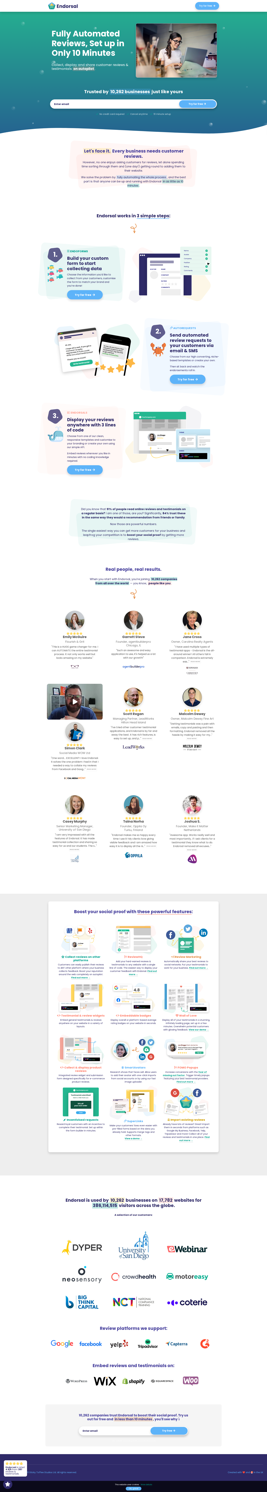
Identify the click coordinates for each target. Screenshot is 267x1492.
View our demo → (199, 1029)
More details (146, 1484)
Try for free (206, 5)
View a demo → (133, 1138)
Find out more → (80, 977)
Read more (195, 662)
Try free (167, 1430)
